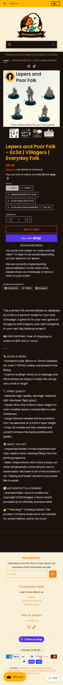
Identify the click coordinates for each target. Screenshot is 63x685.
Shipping (10, 169)
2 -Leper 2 (26, 188)
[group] (14, 133)
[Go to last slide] (6, 133)
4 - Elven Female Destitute (21, 201)
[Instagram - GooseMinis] (29, 66)
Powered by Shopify (42, 668)
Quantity (11, 214)
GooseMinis (24, 668)
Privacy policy (30, 670)
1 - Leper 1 (12, 188)
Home (6, 60)
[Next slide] (57, 133)
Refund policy (14, 670)
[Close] (53, 44)
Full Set (47, 207)
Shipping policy (31, 673)
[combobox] (31, 44)
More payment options (32, 245)
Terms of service (48, 670)
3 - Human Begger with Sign (22, 194)
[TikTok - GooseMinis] (34, 66)
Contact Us (31, 620)
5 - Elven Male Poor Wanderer (23, 207)
